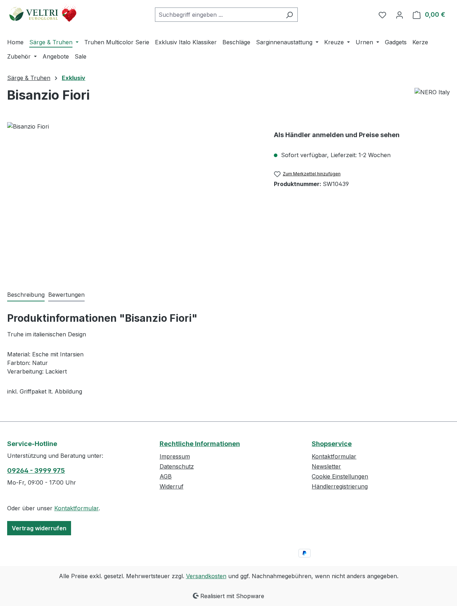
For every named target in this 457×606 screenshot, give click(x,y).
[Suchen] (289, 14)
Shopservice (332, 443)
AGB (166, 476)
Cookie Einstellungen (340, 476)
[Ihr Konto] (399, 14)
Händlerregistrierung (340, 486)
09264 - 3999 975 (36, 470)
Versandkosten (206, 576)
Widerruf (172, 486)
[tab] (26, 295)
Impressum (175, 456)
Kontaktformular (76, 508)
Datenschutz (177, 466)
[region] (133, 199)
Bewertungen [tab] (66, 294)
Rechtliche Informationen (200, 443)
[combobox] (218, 14)
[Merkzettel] (382, 14)
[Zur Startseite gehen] (43, 13)
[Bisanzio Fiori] (133, 199)
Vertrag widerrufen (39, 528)
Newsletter (326, 466)
